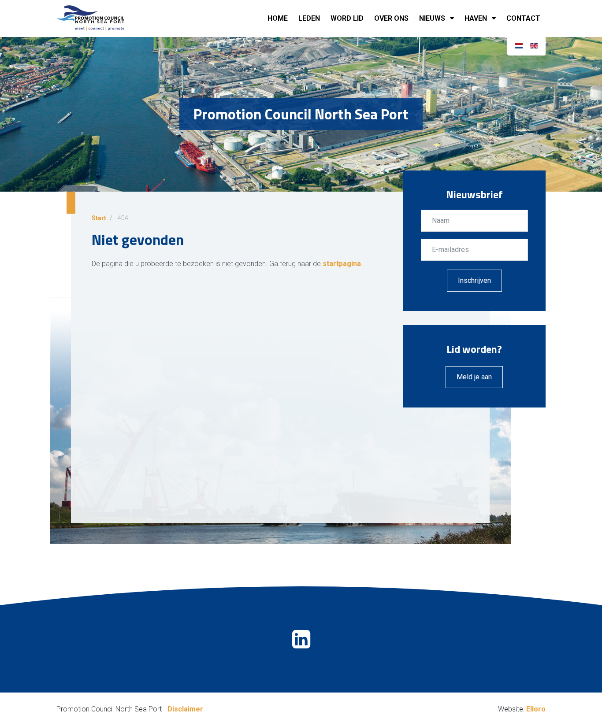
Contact (523, 18)
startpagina (342, 263)
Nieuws (432, 18)
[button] (453, 18)
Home (278, 18)
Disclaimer (185, 709)
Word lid (347, 18)
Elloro (536, 709)
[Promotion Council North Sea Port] (100, 18)
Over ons (391, 18)
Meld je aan (474, 377)
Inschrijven (474, 280)
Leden (309, 18)
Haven (476, 18)
